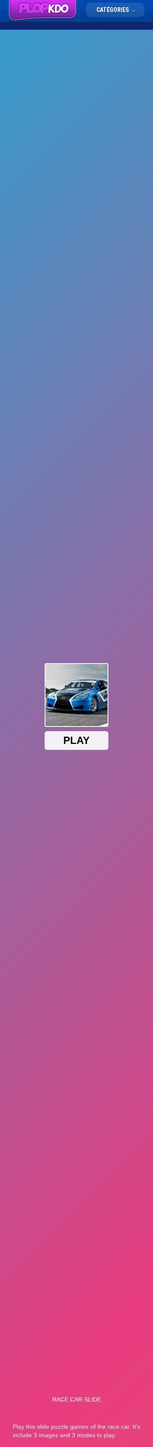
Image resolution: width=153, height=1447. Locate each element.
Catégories (113, 9)
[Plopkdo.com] (42, 10)
